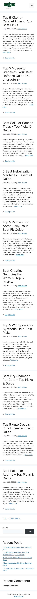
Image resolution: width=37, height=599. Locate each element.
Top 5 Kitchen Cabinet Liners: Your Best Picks (17, 21)
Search (5, 528)
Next (17, 518)
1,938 (12, 518)
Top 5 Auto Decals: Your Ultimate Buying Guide (18, 428)
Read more (7, 52)
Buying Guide (10, 58)
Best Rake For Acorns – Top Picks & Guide (18, 474)
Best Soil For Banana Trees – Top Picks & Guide (18, 126)
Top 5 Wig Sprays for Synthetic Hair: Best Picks (18, 328)
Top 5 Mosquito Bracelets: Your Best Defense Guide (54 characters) (18, 73)
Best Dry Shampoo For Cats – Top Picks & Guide (18, 379)
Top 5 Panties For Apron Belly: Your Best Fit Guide (15, 225)
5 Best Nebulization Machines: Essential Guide (17, 175)
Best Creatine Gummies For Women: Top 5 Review (13, 276)
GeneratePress (18, 596)
